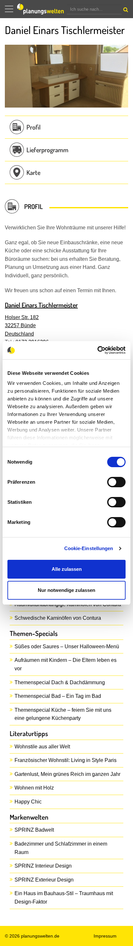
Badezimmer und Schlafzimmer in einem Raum (61, 848)
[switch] (116, 482)
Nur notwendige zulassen (66, 590)
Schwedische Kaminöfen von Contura (58, 618)
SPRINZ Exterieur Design (44, 880)
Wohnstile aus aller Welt (42, 746)
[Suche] (125, 11)
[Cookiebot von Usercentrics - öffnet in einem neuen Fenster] (97, 350)
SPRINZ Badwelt (34, 830)
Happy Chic (28, 801)
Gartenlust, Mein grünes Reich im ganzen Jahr (67, 774)
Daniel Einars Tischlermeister (41, 305)
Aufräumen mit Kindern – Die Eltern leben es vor (66, 664)
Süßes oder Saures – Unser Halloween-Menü (67, 646)
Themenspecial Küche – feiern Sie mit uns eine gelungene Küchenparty (63, 714)
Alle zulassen (67, 569)
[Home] (42, 9)
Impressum (105, 936)
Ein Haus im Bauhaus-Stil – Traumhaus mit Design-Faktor (64, 898)
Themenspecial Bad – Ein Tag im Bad (58, 696)
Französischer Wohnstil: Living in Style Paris (66, 760)
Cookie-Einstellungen (88, 548)
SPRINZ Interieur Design (43, 866)
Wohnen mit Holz (34, 787)
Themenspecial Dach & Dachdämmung (60, 682)
